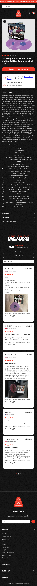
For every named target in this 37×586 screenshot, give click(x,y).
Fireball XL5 (5, 547)
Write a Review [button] (19, 252)
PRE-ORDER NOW (23, 1)
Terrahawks (5, 558)
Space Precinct (6, 555)
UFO (3, 542)
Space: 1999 (5, 539)
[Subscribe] (33, 521)
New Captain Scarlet (8, 553)
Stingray (4, 545)
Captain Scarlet (6, 536)
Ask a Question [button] (19, 256)
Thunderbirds (6, 534)
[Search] (4, 6)
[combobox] (18, 6)
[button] (3, 13)
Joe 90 (4, 550)
